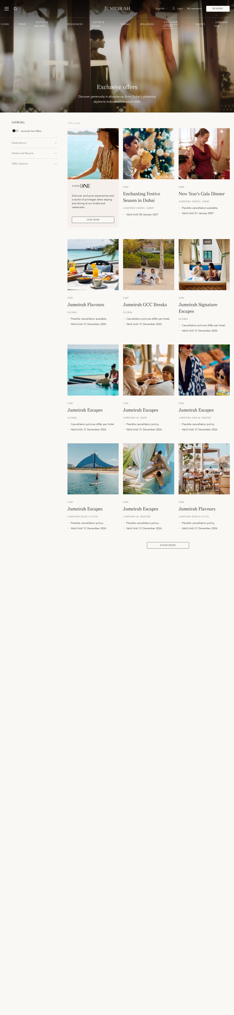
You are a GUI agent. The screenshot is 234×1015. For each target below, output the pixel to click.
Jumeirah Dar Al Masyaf (195, 418)
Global (72, 312)
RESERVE (218, 9)
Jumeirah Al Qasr (135, 418)
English (160, 8)
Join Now (93, 220)
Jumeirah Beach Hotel (83, 516)
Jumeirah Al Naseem (137, 516)
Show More (168, 545)
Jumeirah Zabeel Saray (138, 208)
